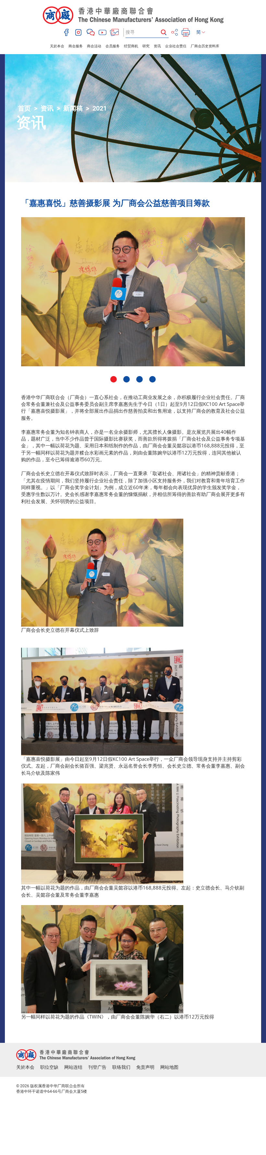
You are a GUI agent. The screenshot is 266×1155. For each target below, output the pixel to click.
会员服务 (112, 46)
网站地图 (169, 1067)
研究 (146, 46)
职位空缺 (49, 1067)
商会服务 (75, 46)
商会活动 (94, 46)
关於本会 (57, 46)
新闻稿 (73, 108)
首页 (24, 108)
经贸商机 (131, 46)
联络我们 (121, 1067)
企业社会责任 (176, 46)
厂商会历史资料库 (205, 46)
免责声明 (145, 1067)
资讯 (157, 46)
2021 (99, 108)
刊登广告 (97, 1067)
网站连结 (73, 1067)
